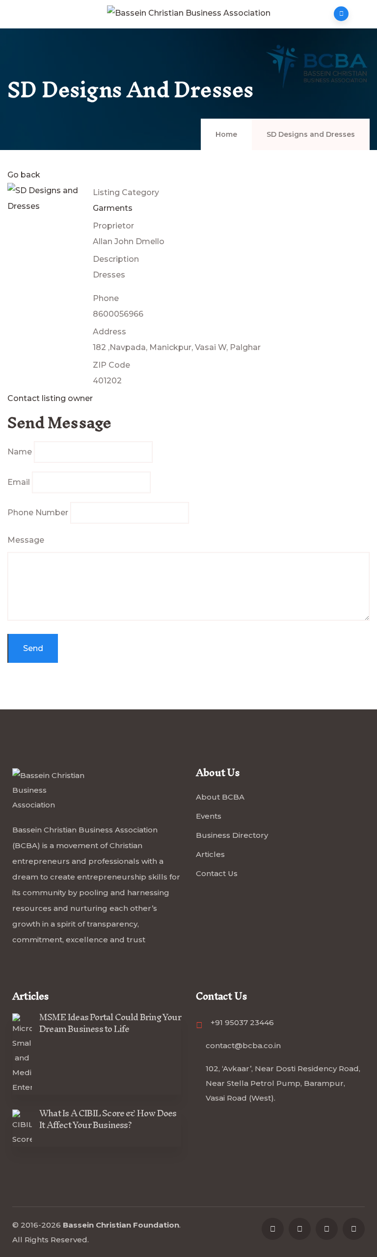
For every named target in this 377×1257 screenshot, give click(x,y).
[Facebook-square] (273, 1229)
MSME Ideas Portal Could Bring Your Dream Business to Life (110, 1023)
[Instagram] (327, 1229)
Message (25, 540)
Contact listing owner (50, 398)
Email (18, 482)
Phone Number (37, 512)
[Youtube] (300, 1229)
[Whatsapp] (354, 1229)
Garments (113, 208)
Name (19, 451)
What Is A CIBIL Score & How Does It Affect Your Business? (107, 1119)
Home (226, 134)
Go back (23, 174)
